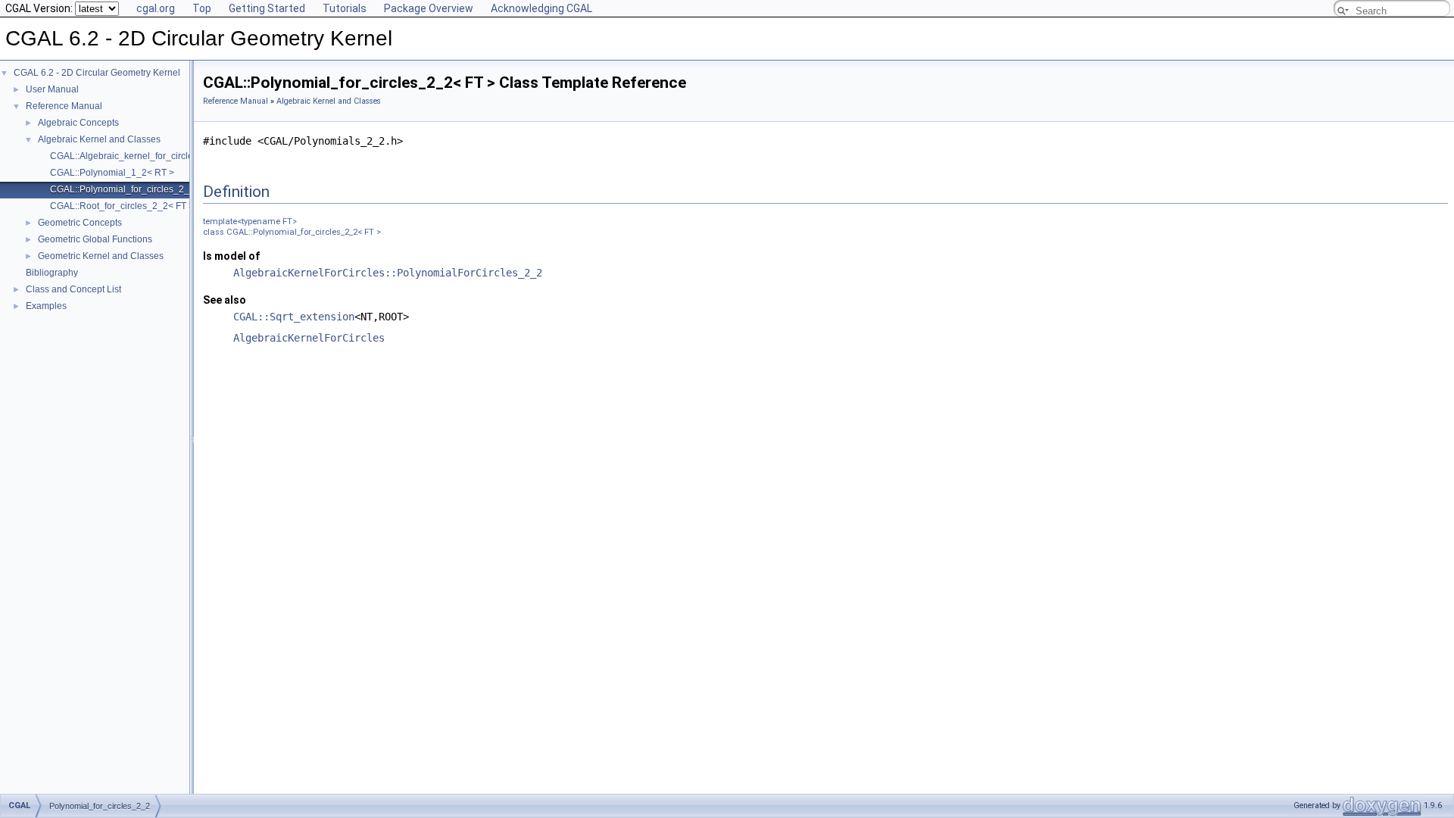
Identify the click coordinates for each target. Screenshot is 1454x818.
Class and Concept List (73, 289)
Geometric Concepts (80, 222)
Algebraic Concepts (78, 122)
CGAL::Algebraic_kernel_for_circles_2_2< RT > (148, 156)
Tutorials (345, 8)
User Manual (52, 89)
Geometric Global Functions (95, 239)
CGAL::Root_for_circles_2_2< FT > (122, 206)
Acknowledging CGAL (541, 8)
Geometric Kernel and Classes (101, 256)
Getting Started (267, 8)
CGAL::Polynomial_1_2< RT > (112, 172)
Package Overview (428, 8)
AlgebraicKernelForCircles (309, 338)
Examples (46, 306)
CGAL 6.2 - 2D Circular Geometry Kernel (97, 72)
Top (201, 8)
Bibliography (52, 272)
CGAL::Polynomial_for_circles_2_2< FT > (135, 189)
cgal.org (155, 8)
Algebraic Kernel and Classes (99, 139)
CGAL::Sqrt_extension (293, 317)
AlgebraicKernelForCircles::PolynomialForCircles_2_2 (387, 273)
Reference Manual (64, 106)
